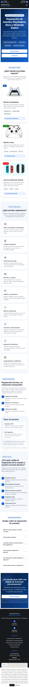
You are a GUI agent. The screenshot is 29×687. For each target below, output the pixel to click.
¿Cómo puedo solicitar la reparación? (13, 565)
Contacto (5, 1)
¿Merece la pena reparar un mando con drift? (12, 530)
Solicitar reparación (14, 596)
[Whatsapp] (27, 2)
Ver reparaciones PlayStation (14, 118)
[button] (26, 5)
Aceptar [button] (12, 685)
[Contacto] (2, 2)
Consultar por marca (14, 601)
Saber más (17, 685)
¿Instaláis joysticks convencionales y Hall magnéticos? (13, 543)
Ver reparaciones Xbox (14, 156)
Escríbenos (14, 55)
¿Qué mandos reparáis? (9, 537)
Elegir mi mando (14, 51)
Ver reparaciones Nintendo (14, 193)
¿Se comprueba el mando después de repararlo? (13, 558)
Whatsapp (24, 1)
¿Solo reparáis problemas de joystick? (11, 551)
